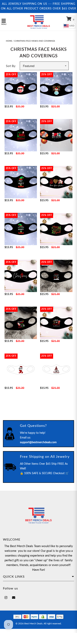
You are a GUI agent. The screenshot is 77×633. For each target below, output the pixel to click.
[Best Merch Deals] (38, 22)
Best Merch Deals (33, 623)
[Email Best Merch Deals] (14, 598)
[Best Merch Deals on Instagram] (6, 598)
